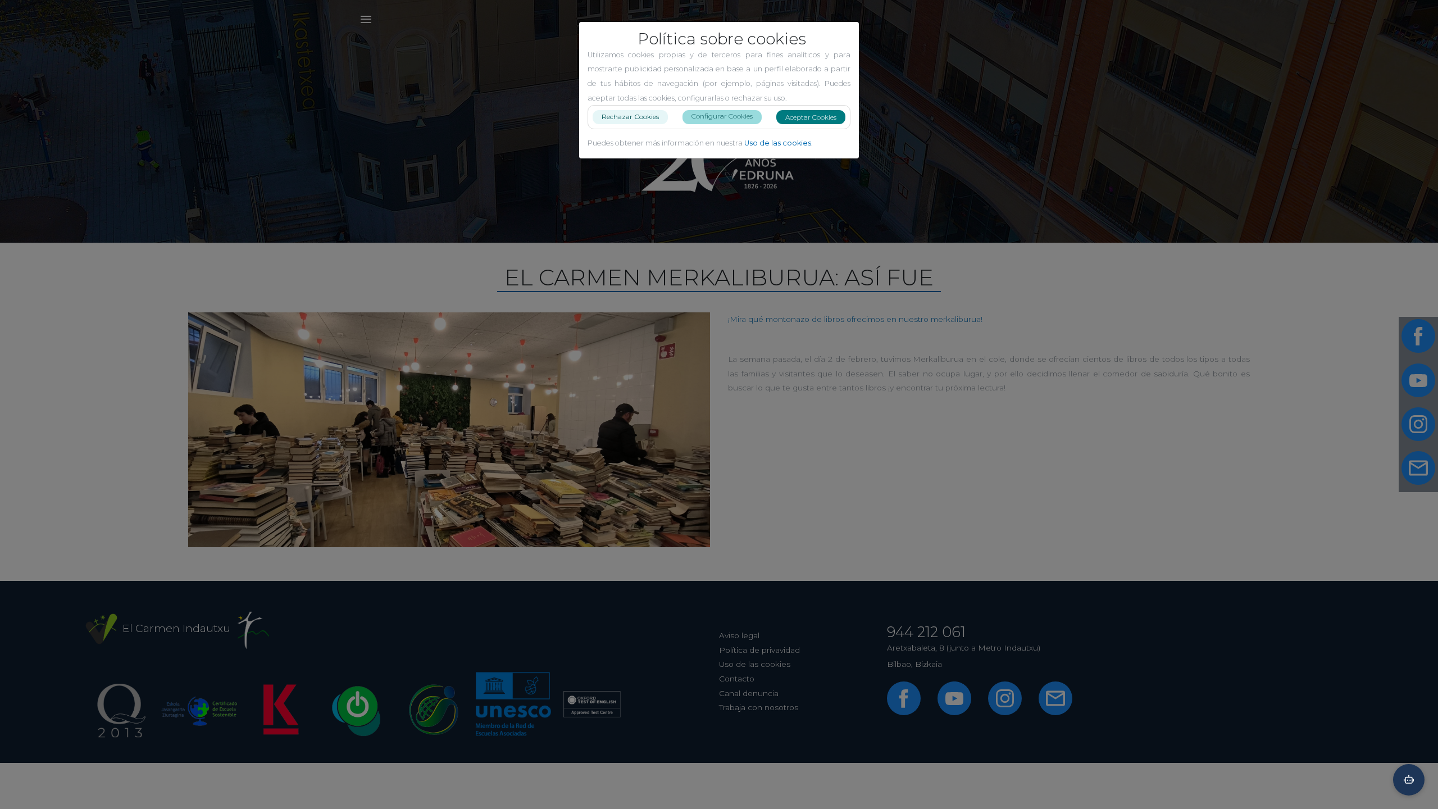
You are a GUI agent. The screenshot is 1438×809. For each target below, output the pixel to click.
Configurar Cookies (722, 116)
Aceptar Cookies (810, 117)
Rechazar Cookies (630, 116)
